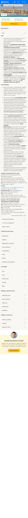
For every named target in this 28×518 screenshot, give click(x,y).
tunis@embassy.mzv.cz (18, 187)
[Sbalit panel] (25, 33)
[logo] (5, 2)
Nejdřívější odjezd (6, 19)
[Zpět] (2, 5)
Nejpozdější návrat (19, 19)
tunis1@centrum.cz (6, 187)
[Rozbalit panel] (25, 219)
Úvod (5, 5)
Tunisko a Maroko (11, 5)
